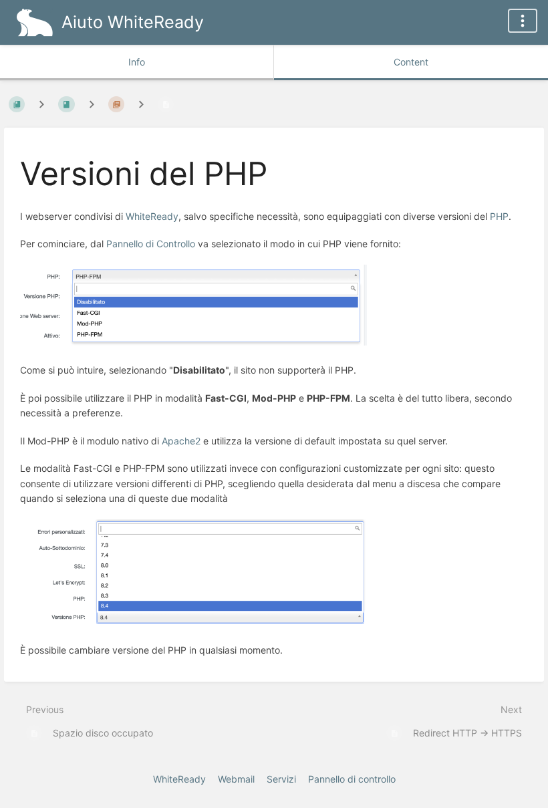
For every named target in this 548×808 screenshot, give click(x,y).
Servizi (281, 779)
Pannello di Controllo (150, 243)
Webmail (236, 779)
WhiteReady (152, 216)
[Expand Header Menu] (522, 21)
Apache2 (181, 440)
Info (136, 62)
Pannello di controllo (352, 779)
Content (411, 62)
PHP (499, 216)
